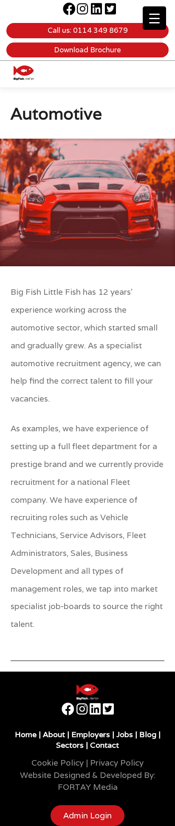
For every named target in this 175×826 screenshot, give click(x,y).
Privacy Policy (117, 763)
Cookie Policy (57, 763)
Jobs (124, 734)
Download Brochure (87, 49)
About (54, 734)
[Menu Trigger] (154, 18)
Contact (104, 745)
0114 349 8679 (100, 30)
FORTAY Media (88, 787)
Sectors (70, 745)
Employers (90, 734)
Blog (147, 734)
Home (26, 734)
